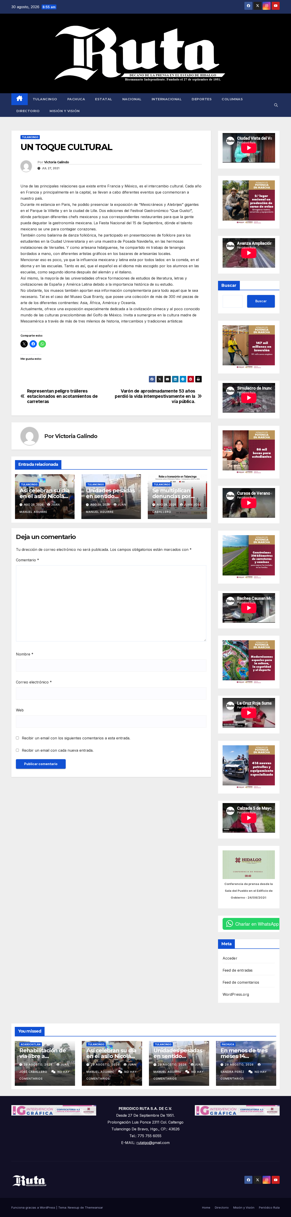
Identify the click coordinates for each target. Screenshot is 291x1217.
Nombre (24, 654)
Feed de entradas (238, 970)
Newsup (73, 1207)
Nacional (132, 99)
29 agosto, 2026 (38, 1064)
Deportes (202, 99)
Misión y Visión (65, 111)
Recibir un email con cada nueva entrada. (57, 750)
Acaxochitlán (30, 1044)
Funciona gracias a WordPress (33, 1207)
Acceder (230, 958)
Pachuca (76, 99)
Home (206, 1207)
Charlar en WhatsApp (257, 923)
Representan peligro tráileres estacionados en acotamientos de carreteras (62, 396)
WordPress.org (236, 994)
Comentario (27, 560)
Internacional (167, 99)
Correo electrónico (34, 682)
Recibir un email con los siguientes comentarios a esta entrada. (76, 738)
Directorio (28, 111)
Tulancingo (45, 99)
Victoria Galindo (56, 162)
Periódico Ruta (269, 1207)
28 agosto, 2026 (240, 1064)
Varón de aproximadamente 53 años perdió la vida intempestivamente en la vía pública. (155, 396)
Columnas (232, 99)
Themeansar (94, 1207)
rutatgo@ (144, 1142)
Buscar (228, 285)
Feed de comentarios (241, 982)
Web (20, 710)
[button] (276, 105)
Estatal (103, 99)
